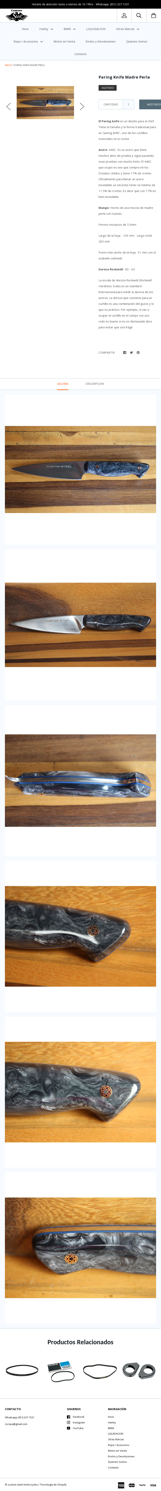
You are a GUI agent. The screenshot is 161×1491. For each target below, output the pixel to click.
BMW (68, 29)
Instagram (79, 1422)
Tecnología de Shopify (53, 1484)
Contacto (80, 54)
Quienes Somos (136, 41)
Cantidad (111, 104)
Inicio (25, 29)
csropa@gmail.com (16, 1424)
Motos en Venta (64, 41)
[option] (45, 102)
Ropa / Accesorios (26, 41)
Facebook (78, 1417)
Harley (44, 29)
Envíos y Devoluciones (101, 41)
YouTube (78, 1428)
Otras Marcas (125, 29)
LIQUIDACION (95, 29)
